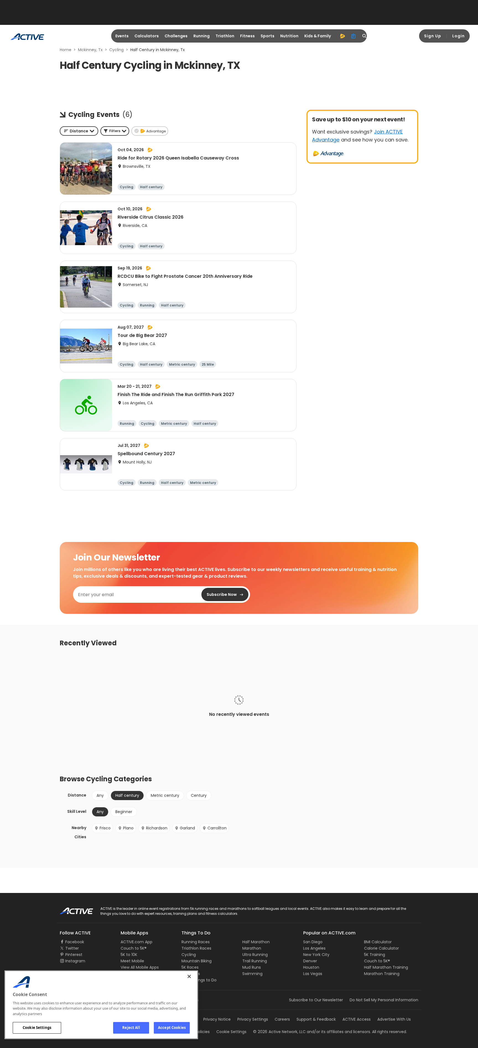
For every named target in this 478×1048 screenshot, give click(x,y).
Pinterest (73, 954)
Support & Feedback (316, 1019)
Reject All (131, 1027)
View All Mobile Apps (140, 967)
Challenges (176, 36)
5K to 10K (129, 954)
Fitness (247, 36)
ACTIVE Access (356, 1019)
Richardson (156, 828)
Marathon (251, 948)
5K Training (374, 954)
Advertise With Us (394, 1019)
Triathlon (224, 36)
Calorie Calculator (381, 948)
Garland (187, 828)
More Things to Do (199, 980)
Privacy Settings (252, 1019)
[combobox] (79, 131)
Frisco (105, 828)
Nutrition (289, 36)
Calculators (146, 36)
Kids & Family (317, 36)
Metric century (165, 795)
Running (201, 36)
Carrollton (217, 828)
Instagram (75, 961)
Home (65, 50)
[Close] (189, 976)
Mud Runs (251, 967)
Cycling (116, 50)
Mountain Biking (196, 961)
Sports (267, 36)
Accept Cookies (172, 1027)
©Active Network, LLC (279, 1031)
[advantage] (342, 36)
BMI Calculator (378, 942)
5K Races (190, 967)
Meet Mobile (132, 961)
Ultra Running (255, 954)
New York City (316, 954)
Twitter (72, 948)
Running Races (195, 942)
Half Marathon (256, 942)
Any (100, 795)
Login (458, 36)
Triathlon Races (196, 948)
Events (122, 36)
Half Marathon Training (386, 967)
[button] (114, 131)
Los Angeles (314, 948)
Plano (128, 828)
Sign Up (432, 36)
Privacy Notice (217, 1019)
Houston (311, 967)
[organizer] (353, 36)
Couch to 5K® (134, 948)
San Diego (313, 942)
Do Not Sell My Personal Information (384, 1000)
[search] (365, 36)
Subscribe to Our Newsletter (316, 1000)
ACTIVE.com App (136, 942)
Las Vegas (312, 973)
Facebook (74, 942)
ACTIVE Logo (71, 909)
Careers (282, 1019)
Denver (310, 961)
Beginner (123, 811)
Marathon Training (381, 973)
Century (199, 795)
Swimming (252, 973)
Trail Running (254, 961)
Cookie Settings (37, 1027)
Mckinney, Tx (90, 50)
